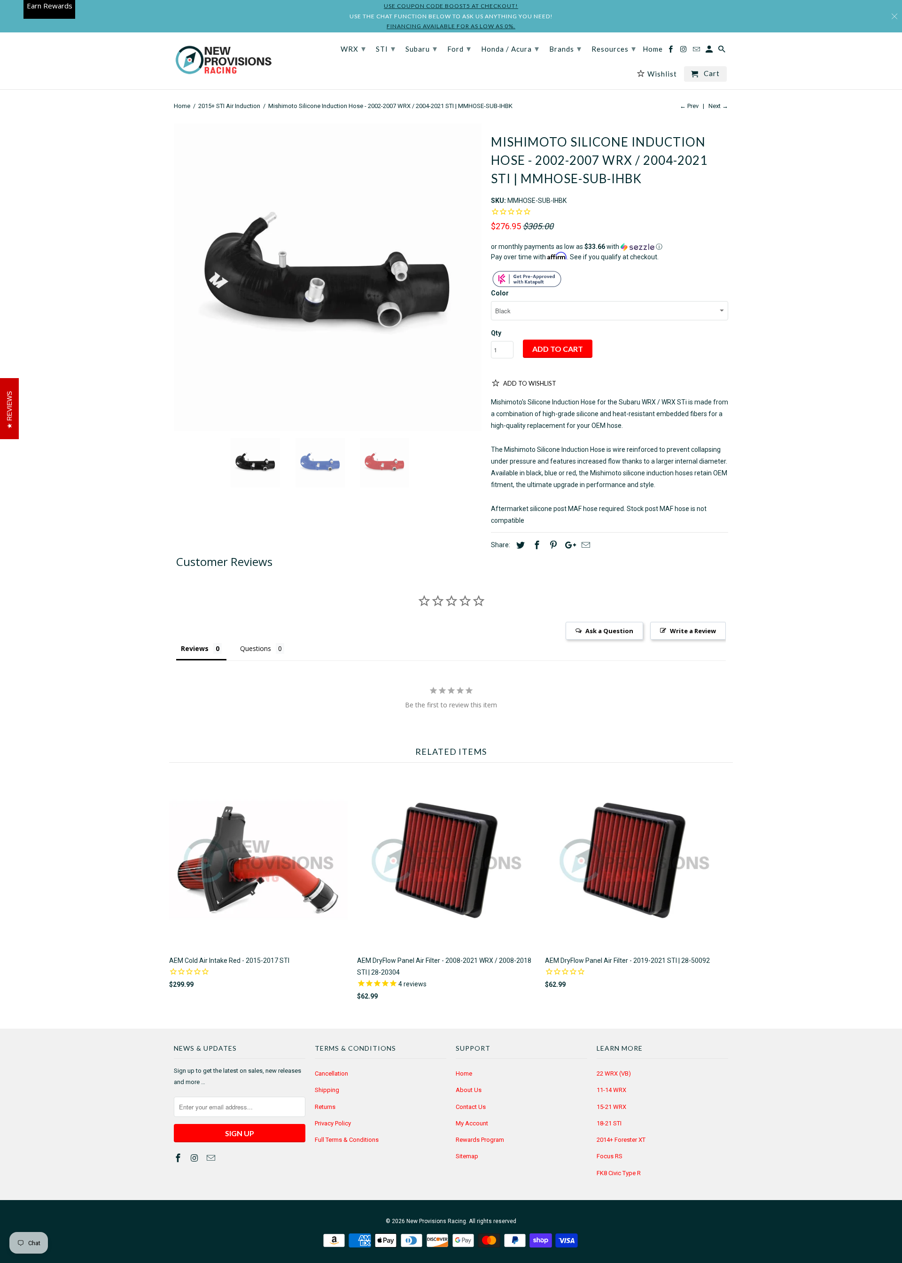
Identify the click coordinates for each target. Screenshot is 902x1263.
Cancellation (331, 1073)
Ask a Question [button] (609, 631)
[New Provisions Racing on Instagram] (195, 1158)
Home (464, 1073)
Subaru (421, 48)
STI (386, 48)
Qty (496, 333)
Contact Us (471, 1106)
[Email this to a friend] (584, 545)
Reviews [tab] (195, 648)
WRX (353, 48)
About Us (469, 1089)
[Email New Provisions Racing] (212, 1158)
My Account (472, 1123)
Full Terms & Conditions (347, 1139)
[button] (609, 246)
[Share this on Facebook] (535, 545)
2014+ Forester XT (621, 1139)
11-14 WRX (611, 1089)
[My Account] (710, 51)
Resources (613, 48)
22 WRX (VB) (614, 1073)
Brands (565, 48)
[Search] (722, 51)
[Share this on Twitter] (519, 545)
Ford (459, 48)
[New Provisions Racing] (223, 60)
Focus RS (609, 1156)
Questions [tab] (255, 648)
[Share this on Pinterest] (552, 545)
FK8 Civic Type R (619, 1173)
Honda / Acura (510, 48)
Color (500, 293)
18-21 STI (609, 1123)
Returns (325, 1106)
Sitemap (467, 1156)
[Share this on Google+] (567, 545)
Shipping (327, 1089)
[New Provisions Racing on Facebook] (179, 1158)
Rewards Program (480, 1139)
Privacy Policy (333, 1123)
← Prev (689, 105)
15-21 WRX (611, 1106)
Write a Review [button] (693, 631)
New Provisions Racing (436, 1221)
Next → (718, 105)
